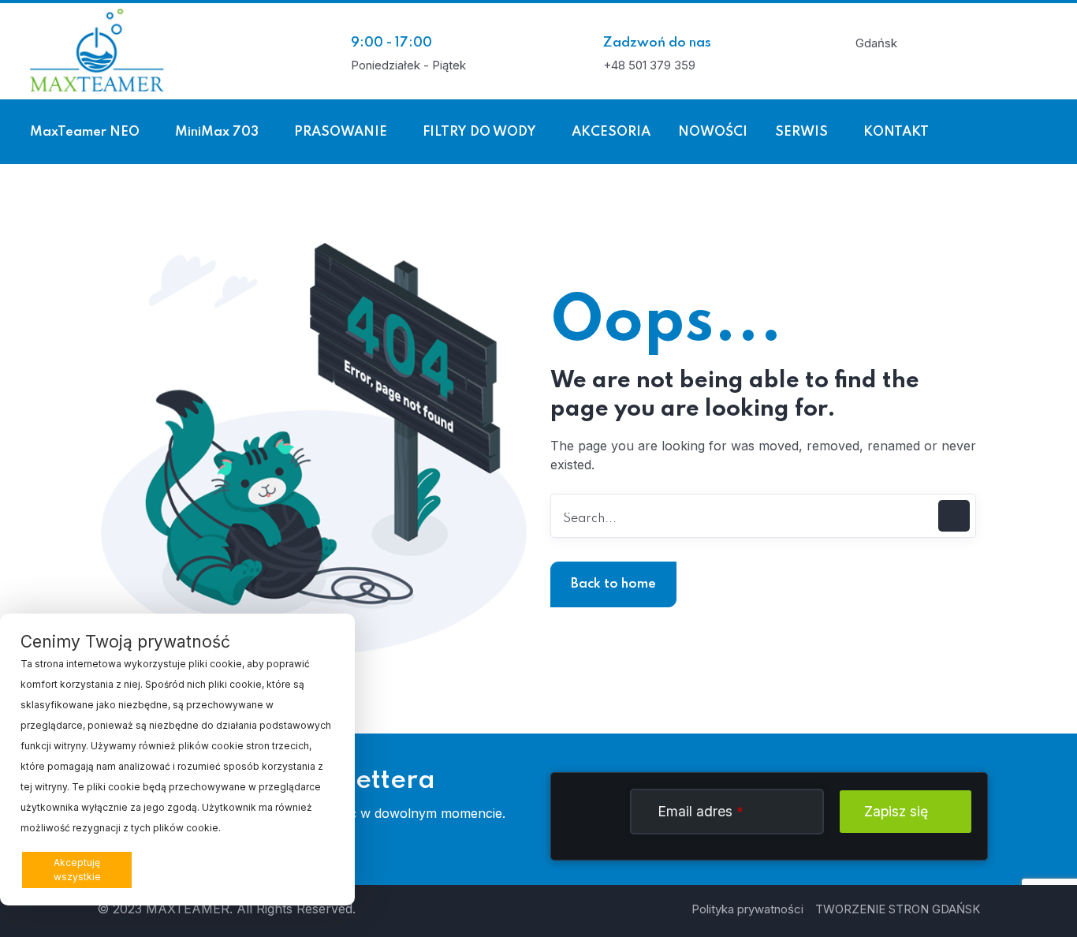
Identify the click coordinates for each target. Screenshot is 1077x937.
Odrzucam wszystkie (198, 870)
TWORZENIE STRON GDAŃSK (897, 909)
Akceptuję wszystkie (77, 870)
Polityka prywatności (747, 909)
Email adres (700, 811)
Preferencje (298, 869)
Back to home (613, 584)
